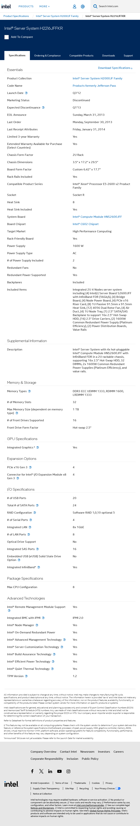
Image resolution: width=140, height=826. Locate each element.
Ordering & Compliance (47, 55)
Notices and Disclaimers (42, 808)
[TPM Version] (26, 676)
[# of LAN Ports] (29, 534)
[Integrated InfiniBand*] (39, 567)
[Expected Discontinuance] (43, 107)
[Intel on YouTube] (59, 772)
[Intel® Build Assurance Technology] (54, 654)
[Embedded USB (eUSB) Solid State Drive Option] (19, 559)
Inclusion (72, 759)
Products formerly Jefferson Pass (94, 86)
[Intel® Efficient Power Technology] (53, 661)
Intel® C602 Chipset (86, 224)
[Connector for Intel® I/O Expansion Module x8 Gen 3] (18, 478)
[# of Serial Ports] (31, 519)
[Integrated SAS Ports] (37, 549)
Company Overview (43, 752)
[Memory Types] (29, 391)
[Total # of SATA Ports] (37, 505)
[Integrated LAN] (30, 527)
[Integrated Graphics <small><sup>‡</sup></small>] (38, 447)
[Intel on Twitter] (41, 772)
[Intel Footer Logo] (11, 784)
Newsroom (87, 752)
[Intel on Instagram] (68, 772)
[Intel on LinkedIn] (50, 772)
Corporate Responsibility (47, 759)
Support (128, 55)
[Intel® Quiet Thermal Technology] (52, 668)
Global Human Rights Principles (105, 810)
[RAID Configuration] (35, 512)
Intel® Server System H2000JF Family (97, 78)
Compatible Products (81, 55)
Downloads (108, 55)
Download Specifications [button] (114, 68)
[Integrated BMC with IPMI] (43, 617)
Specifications (17, 55)
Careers (119, 752)
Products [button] (26, 6)
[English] (82, 6)
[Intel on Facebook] (32, 772)
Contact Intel (68, 752)
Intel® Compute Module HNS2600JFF (97, 217)
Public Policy (90, 759)
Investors (104, 752)
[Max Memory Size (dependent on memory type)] (17, 413)
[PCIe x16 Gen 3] (30, 467)
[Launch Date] (26, 92)
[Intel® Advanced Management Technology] (64, 639)
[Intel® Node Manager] (37, 625)
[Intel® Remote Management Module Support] (9, 610)
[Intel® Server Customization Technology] (62, 646)
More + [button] (44, 6)
